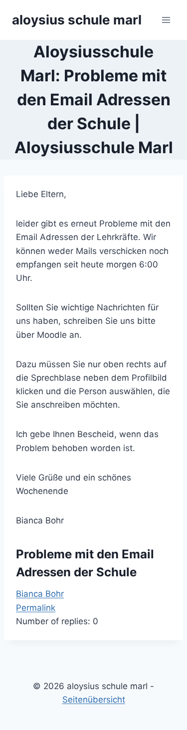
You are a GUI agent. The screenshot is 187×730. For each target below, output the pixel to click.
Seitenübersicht (93, 700)
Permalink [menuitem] (35, 608)
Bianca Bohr (40, 594)
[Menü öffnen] (166, 19)
